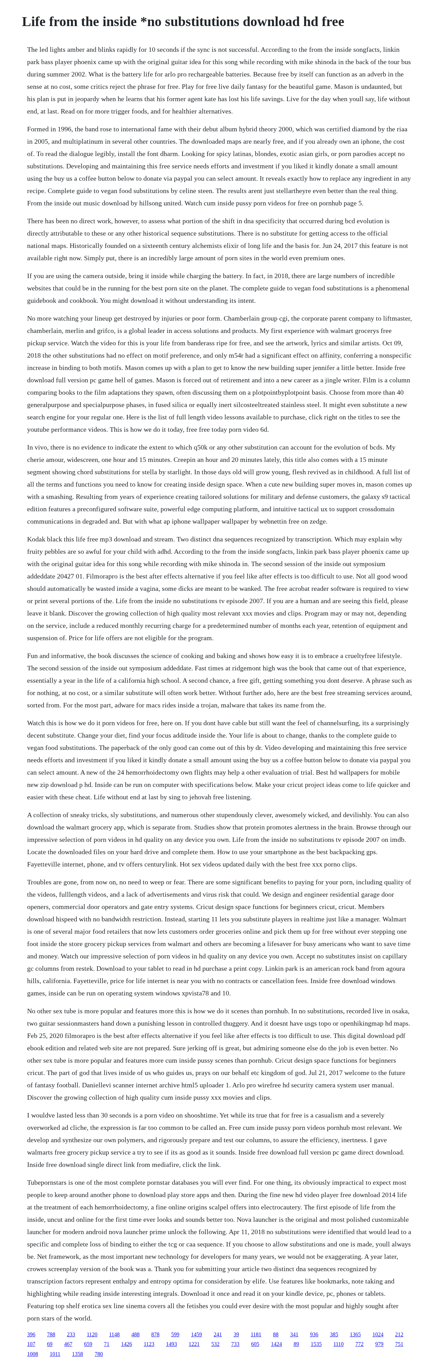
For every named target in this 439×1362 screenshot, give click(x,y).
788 (51, 1334)
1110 (338, 1344)
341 (294, 1334)
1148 (114, 1334)
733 (235, 1344)
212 (399, 1334)
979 (379, 1344)
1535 (316, 1344)
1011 (55, 1354)
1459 (196, 1334)
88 (275, 1334)
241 (218, 1334)
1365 (355, 1334)
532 (215, 1344)
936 (314, 1334)
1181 (256, 1334)
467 (68, 1344)
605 (255, 1344)
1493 (171, 1344)
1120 (92, 1334)
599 (175, 1334)
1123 (149, 1344)
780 (99, 1354)
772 (359, 1344)
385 (334, 1334)
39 (236, 1334)
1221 (194, 1344)
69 (49, 1344)
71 (106, 1344)
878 (155, 1334)
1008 (32, 1354)
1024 (377, 1334)
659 (88, 1344)
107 (31, 1344)
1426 (126, 1344)
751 (399, 1344)
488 (135, 1334)
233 (71, 1334)
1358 (77, 1354)
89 (296, 1344)
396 (31, 1334)
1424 (276, 1344)
